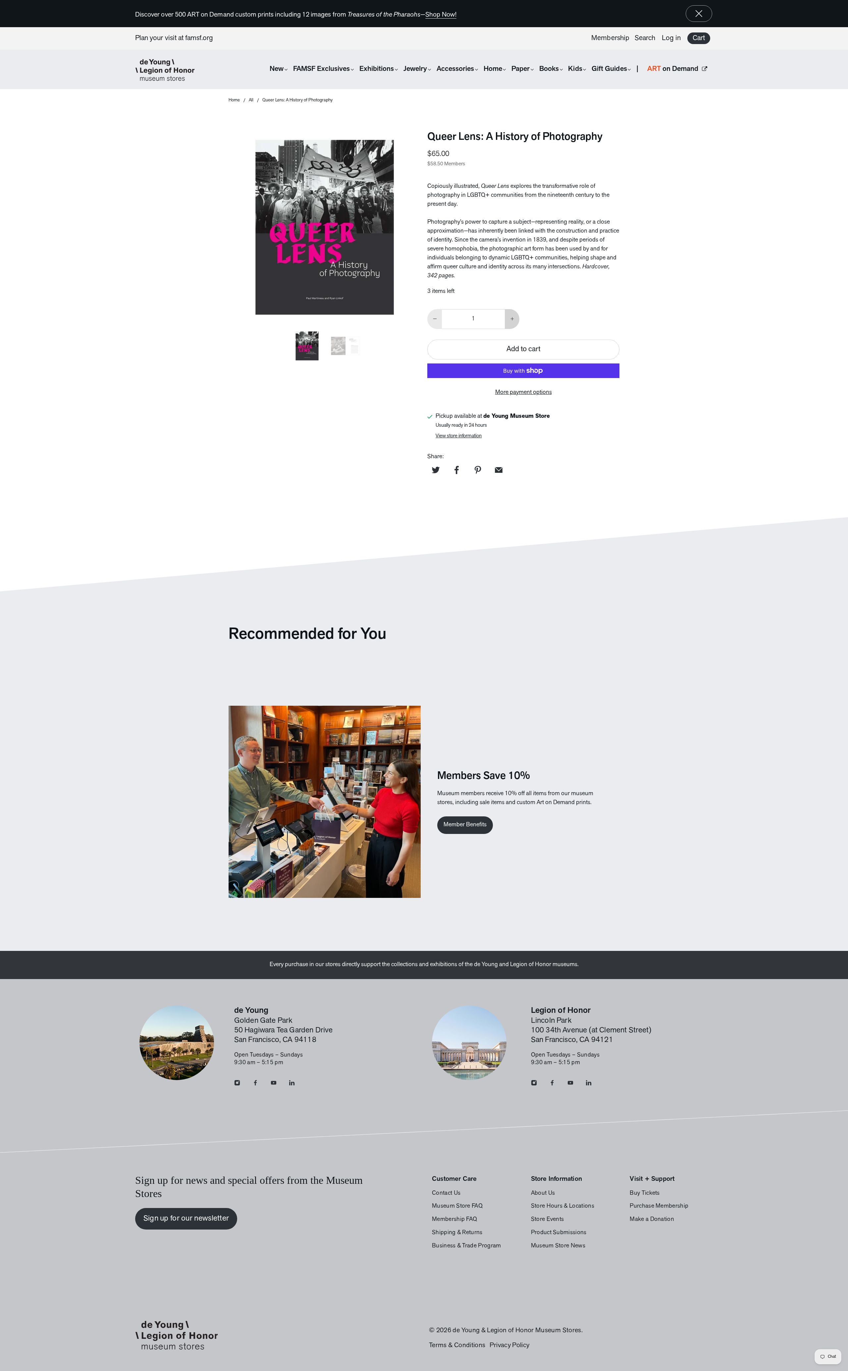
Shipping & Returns (457, 1233)
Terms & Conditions (457, 1345)
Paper (520, 69)
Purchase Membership (659, 1206)
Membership (610, 38)
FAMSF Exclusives (321, 69)
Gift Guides (609, 69)
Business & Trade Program (466, 1246)
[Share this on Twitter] (435, 470)
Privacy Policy (509, 1345)
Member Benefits (465, 825)
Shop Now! (440, 15)
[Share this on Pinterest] (477, 470)
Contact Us (446, 1193)
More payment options (523, 393)
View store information (459, 436)
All (251, 100)
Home (493, 69)
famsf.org (199, 38)
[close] (699, 13)
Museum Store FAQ (457, 1206)
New (277, 69)
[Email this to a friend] (499, 470)
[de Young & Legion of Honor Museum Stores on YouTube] (274, 1084)
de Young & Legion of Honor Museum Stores (516, 1330)
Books (549, 69)
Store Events (547, 1220)
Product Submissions (559, 1233)
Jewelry (415, 69)
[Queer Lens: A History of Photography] (325, 227)
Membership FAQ (454, 1220)
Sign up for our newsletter (186, 1219)
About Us (543, 1193)
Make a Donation (652, 1220)
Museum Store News (558, 1246)
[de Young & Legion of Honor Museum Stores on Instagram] (237, 1084)
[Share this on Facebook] (457, 470)
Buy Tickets (645, 1193)
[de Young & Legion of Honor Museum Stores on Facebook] (255, 1084)
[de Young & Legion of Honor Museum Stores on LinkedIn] (292, 1084)
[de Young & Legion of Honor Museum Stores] (168, 70)
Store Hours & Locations (562, 1206)
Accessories (455, 69)
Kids (575, 69)
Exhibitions (376, 69)
